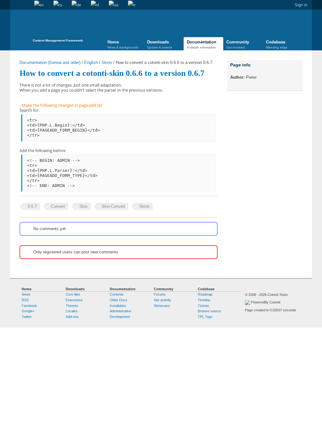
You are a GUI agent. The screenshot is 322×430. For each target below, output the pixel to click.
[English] (39, 5)
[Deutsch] (76, 5)
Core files (73, 294)
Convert (58, 206)
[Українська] (113, 5)
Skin (83, 206)
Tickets (203, 306)
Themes (72, 306)
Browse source (209, 311)
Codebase (276, 44)
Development (120, 317)
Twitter (27, 317)
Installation (118, 306)
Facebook (29, 306)
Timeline (204, 300)
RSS (25, 300)
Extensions (74, 300)
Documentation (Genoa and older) (49, 62)
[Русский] (58, 5)
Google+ (28, 311)
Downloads (159, 44)
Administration (120, 311)
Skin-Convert (113, 206)
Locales (72, 311)
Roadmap (205, 294)
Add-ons (72, 317)
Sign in (301, 5)
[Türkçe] (131, 5)
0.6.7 (32, 206)
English (91, 62)
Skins (107, 62)
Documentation (201, 44)
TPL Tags (205, 317)
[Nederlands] (95, 5)
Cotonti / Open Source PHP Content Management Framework (58, 28)
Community (237, 44)
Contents (117, 294)
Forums (160, 294)
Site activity (162, 300)
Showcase (162, 306)
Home (14, 5)
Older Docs (118, 300)
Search (24, 5)
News (26, 294)
